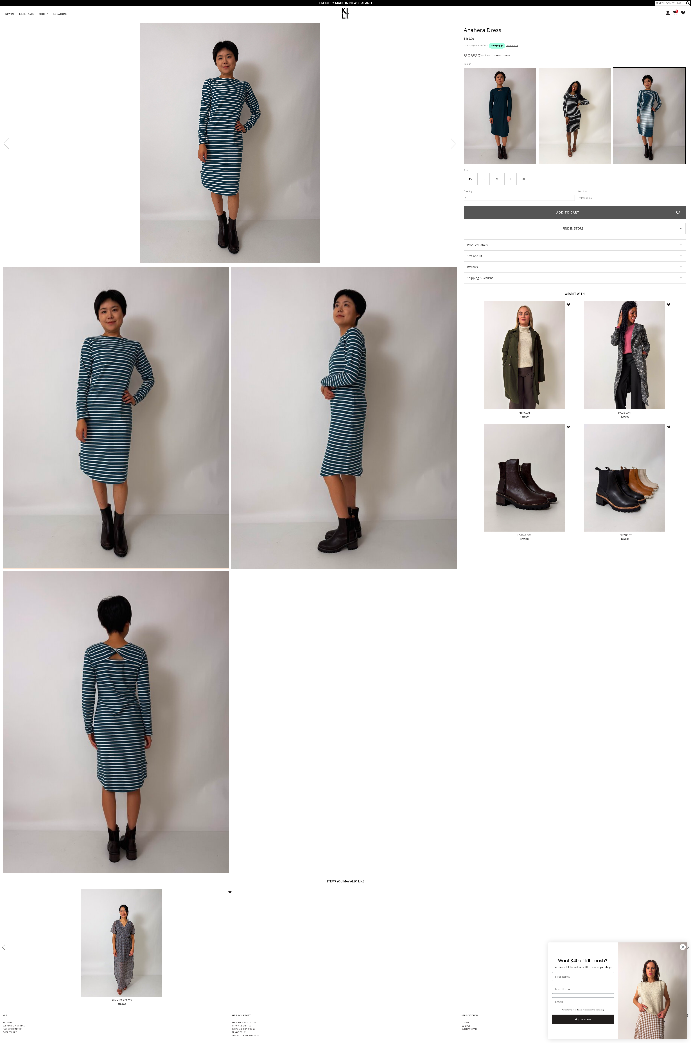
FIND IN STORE (573, 228)
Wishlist (682, 13)
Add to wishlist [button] (679, 212)
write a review (503, 55)
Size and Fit (474, 256)
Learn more (512, 45)
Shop (42, 13)
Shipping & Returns (480, 278)
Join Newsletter (470, 1029)
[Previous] (6, 143)
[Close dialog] (683, 947)
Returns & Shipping (241, 1025)
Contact (466, 1026)
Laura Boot (524, 478)
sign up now (583, 1019)
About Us (7, 1022)
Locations (60, 13)
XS (470, 179)
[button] (688, 3)
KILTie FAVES (26, 13)
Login (666, 13)
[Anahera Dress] (116, 417)
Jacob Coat (624, 355)
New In (9, 13)
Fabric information (12, 1029)
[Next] (453, 143)
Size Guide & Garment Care (245, 1035)
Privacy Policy (239, 1032)
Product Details (477, 245)
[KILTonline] (345, 12)
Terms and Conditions (243, 1029)
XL (524, 179)
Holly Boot (624, 478)
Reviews (472, 267)
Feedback (466, 1022)
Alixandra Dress (122, 943)
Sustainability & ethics (14, 1025)
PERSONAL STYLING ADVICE (244, 1022)
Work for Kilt (10, 1032)
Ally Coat (524, 355)
